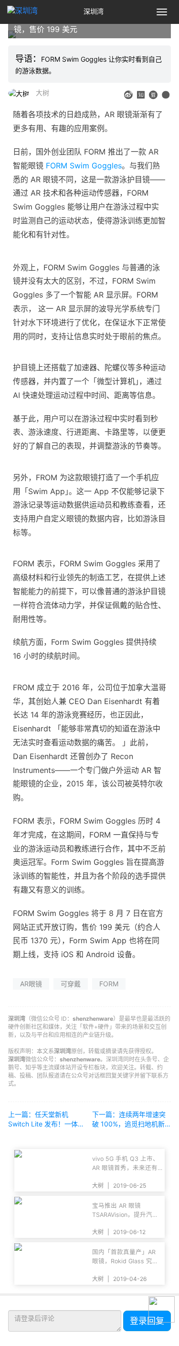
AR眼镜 (31, 984)
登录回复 (147, 1321)
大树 (42, 92)
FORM (108, 984)
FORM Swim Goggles (84, 165)
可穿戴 (71, 984)
